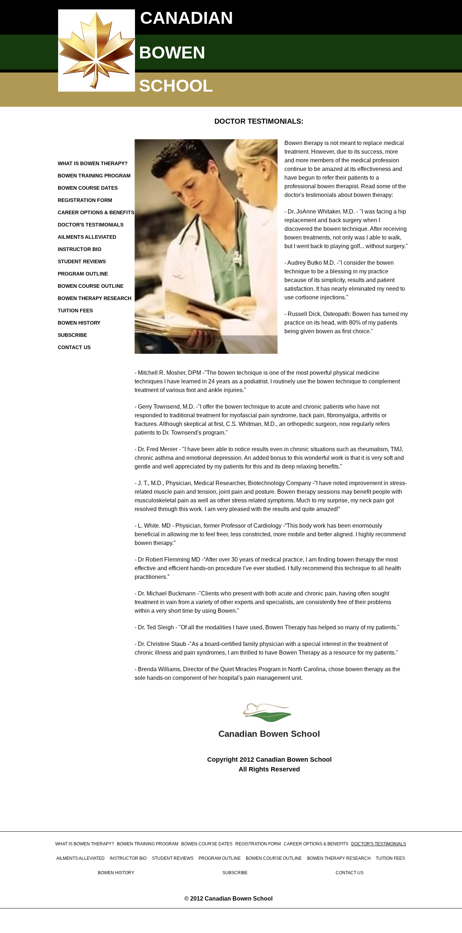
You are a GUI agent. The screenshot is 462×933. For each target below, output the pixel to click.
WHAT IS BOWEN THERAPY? (93, 163)
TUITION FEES (75, 310)
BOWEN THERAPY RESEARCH (94, 298)
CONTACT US (74, 347)
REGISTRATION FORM (85, 200)
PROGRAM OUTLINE (83, 274)
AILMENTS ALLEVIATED (87, 237)
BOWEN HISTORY (79, 323)
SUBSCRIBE (72, 335)
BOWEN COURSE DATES (88, 188)
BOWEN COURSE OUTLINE (90, 286)
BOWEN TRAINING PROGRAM (94, 176)
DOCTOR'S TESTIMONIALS (90, 225)
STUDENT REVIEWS (82, 261)
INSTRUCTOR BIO (79, 249)
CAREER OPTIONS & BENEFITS (96, 212)
